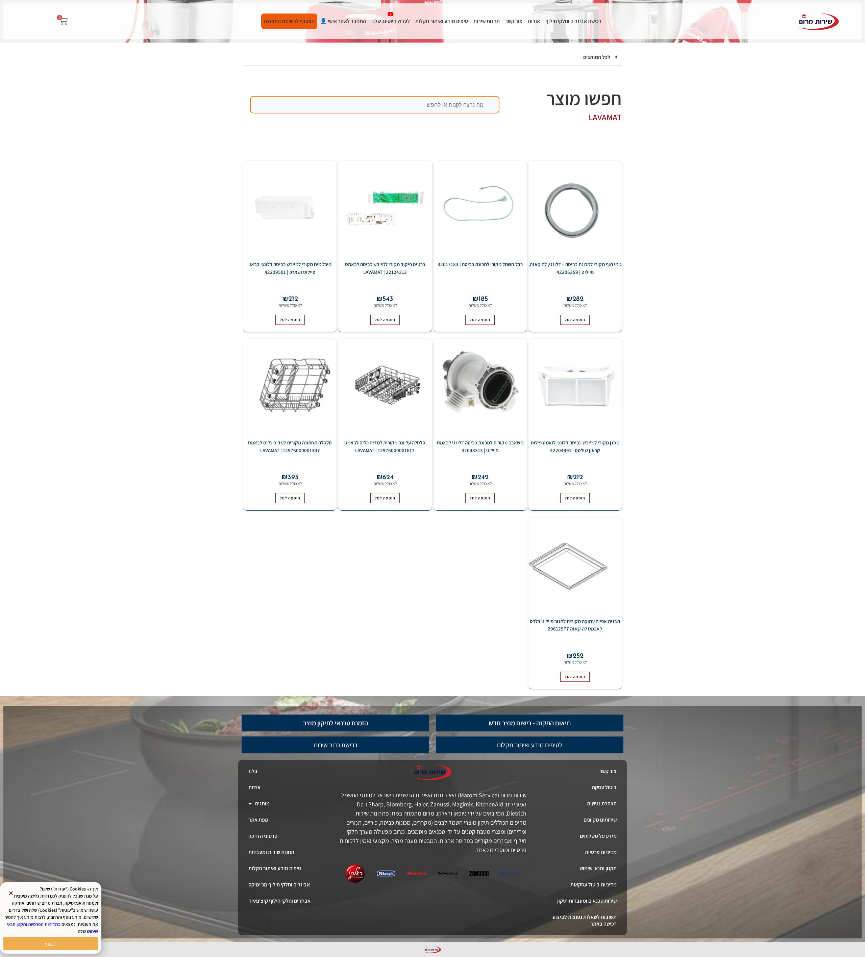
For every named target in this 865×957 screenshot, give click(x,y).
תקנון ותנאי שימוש (598, 868)
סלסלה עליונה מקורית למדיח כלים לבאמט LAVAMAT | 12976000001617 (384, 446)
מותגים (262, 803)
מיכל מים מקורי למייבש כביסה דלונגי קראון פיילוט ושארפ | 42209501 (289, 268)
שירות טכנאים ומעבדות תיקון (587, 900)
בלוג (252, 771)
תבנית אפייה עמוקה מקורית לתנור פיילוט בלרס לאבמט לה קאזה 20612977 (575, 625)
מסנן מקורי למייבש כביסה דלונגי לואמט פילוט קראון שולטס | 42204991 (575, 446)
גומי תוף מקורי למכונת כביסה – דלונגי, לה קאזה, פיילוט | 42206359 (575, 268)
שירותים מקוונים (600, 819)
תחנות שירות (486, 21)
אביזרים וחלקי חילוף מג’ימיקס (279, 884)
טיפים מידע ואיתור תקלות (441, 21)
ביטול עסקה (604, 787)
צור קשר (513, 21)
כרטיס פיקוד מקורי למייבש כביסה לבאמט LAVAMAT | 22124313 (385, 268)
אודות (534, 21)
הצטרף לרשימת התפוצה (289, 21)
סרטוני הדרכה (262, 835)
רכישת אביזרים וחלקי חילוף (573, 21)
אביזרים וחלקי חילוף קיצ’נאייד (279, 900)
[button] (432, 58)
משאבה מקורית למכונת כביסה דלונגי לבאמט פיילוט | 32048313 (480, 446)
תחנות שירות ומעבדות (271, 852)
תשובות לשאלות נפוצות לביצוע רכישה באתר (584, 920)
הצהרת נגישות (602, 803)
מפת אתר (258, 819)
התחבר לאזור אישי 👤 (343, 21)
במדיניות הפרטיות (44, 924)
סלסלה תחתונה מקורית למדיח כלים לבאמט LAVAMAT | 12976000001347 (290, 446)
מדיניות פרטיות (601, 852)
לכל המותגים (596, 57)
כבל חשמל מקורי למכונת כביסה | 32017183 (480, 264)
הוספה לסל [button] (575, 319)
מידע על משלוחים (598, 835)
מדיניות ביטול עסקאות (593, 884)
